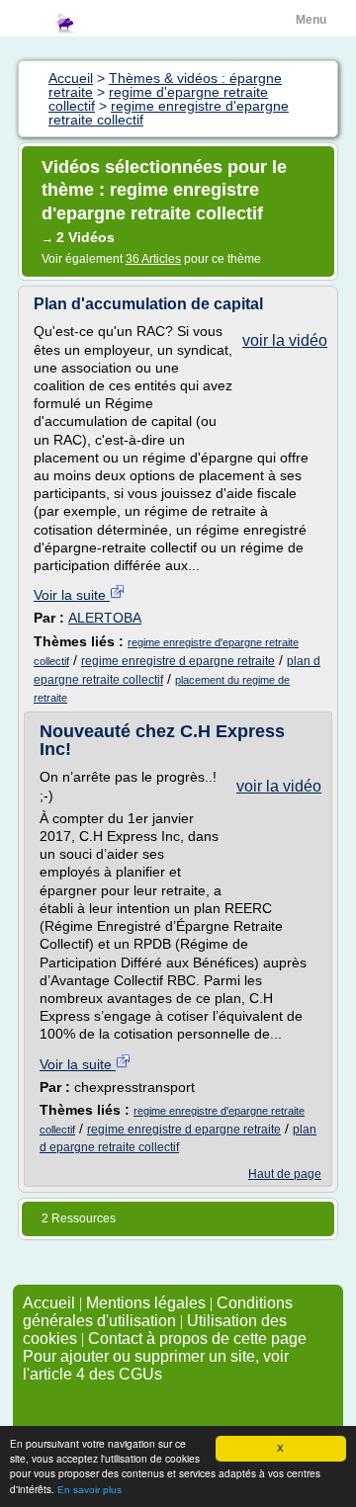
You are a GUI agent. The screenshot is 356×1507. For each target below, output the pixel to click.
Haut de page (284, 1174)
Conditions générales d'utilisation (158, 1312)
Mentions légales (146, 1303)
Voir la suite (72, 595)
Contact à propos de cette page (197, 1338)
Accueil (49, 1303)
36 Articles (153, 259)
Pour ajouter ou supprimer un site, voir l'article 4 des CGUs (156, 1365)
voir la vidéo (284, 340)
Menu (311, 20)
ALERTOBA (104, 618)
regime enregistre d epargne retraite (178, 661)
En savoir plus (89, 1489)
